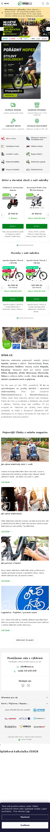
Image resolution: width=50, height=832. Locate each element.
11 (32, 245)
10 (31, 245)
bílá (31, 208)
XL (41, 280)
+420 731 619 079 (27, 670)
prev (2, 215)
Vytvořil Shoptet (26, 739)
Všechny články (25, 640)
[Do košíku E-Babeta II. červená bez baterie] (13, 226)
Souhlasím (25, 825)
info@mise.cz (27, 666)
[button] (2, 29)
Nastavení (25, 817)
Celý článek (5, 482)
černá (37, 208)
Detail (36, 226)
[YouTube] (28, 685)
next (48, 215)
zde (27, 811)
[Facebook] (23, 685)
